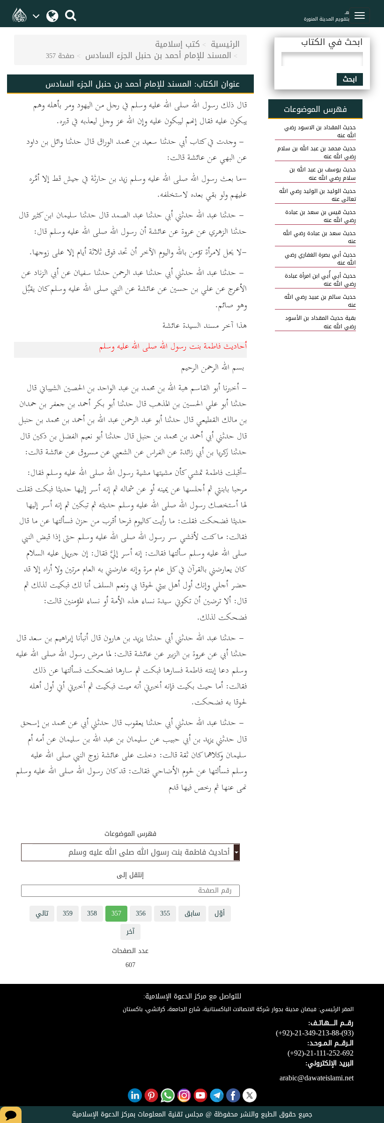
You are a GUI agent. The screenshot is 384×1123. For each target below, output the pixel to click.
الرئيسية (225, 44)
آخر (130, 931)
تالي (42, 913)
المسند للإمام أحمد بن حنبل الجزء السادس (158, 55)
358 (92, 913)
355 (165, 913)
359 (68, 913)
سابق (192, 913)
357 (116, 913)
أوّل (219, 913)
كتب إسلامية (177, 44)
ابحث (350, 79)
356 (141, 913)
